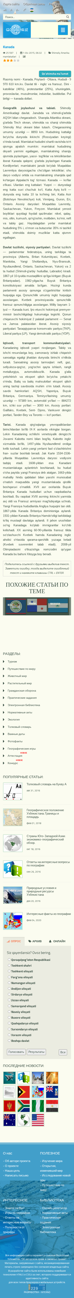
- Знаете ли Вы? (13, 1208)
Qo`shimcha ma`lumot (55, 73)
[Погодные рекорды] (52, 1077)
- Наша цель (11, 1170)
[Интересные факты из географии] (37, 1091)
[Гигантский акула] (9, 1077)
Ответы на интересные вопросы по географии (48, 864)
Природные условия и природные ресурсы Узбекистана (41, 891)
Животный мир (17, 676)
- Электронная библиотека (50, 1229)
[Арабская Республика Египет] (52, 1105)
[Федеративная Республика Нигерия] (37, 1105)
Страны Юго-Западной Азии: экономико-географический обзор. (46, 839)
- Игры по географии (16, 1212)
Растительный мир (20, 683)
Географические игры (22, 748)
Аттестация (17, 756)
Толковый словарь (19, 727)
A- (17, 10)
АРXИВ (37, 941)
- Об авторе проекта (16, 1161)
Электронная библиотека (24, 705)
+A (4, 10)
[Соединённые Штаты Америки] (37, 1120)
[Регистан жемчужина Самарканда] (37, 1077)
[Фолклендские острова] (52, 1091)
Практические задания (22, 698)
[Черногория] (9, 1105)
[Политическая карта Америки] (23, 1120)
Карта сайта (11, 4)
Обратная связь (34, 4)
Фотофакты (15, 741)
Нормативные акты (20, 712)
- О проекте (11, 1166)
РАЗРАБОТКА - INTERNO (37, 1292)
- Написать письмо (15, 1175)
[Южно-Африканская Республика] (23, 1105)
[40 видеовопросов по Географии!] (23, 1077)
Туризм (12, 661)
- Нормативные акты (54, 1212)
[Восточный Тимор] (23, 1091)
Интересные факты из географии (49, 914)
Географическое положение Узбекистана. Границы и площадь (45, 813)
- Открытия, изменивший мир (51, 1168)
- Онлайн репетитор (53, 1208)
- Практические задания (50, 1220)
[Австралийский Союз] (9, 1120)
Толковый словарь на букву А (47, 784)
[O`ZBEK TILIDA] (32, 10)
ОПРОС (15, 941)
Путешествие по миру (22, 669)
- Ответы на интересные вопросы (17, 1220)
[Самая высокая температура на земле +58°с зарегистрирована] (9, 1091)
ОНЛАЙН (59, 941)
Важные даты (16, 734)
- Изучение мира (51, 1161)
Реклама (54, 4)
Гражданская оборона (22, 690)
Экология (14, 719)
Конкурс (15, 763)
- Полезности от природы (14, 1229)
